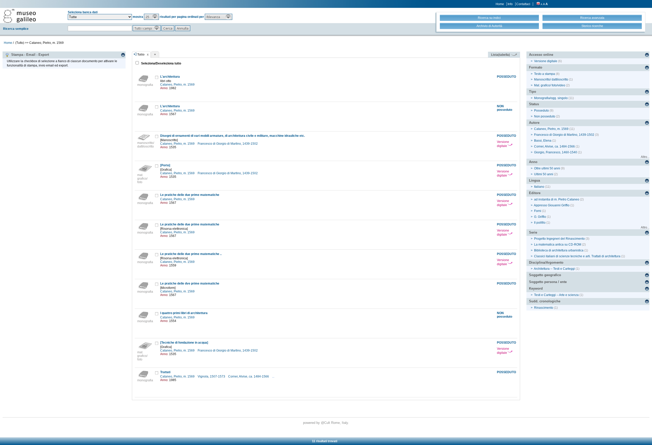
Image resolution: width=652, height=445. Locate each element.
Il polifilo (540, 222)
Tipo (532, 91)
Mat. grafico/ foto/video (549, 85)
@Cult (326, 423)
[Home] (19, 16)
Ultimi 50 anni (543, 174)
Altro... (645, 157)
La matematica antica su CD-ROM (557, 244)
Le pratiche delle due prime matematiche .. (191, 254)
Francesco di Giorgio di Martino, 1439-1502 (228, 143)
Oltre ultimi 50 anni (547, 168)
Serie (533, 232)
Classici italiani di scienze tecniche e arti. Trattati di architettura (577, 256)
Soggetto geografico (545, 275)
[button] (151, 17)
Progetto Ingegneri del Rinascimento (559, 238)
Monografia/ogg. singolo (551, 98)
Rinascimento (543, 307)
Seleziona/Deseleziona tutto (160, 63)
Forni (537, 211)
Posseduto (541, 110)
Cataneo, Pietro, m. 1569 (177, 84)
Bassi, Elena (542, 140)
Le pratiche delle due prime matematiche (189, 195)
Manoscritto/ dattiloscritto (551, 79)
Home (500, 4)
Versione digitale (503, 144)
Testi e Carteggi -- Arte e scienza (556, 295)
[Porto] (165, 165)
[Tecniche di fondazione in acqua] (184, 342)
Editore (534, 193)
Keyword (536, 288)
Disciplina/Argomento (546, 262)
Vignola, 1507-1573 (212, 376)
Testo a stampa (544, 74)
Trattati (165, 372)
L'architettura (170, 76)
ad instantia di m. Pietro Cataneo (556, 199)
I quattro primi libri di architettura (184, 313)
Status (534, 104)
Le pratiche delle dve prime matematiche (189, 283)
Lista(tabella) (501, 55)
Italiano (539, 186)
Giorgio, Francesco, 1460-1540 (555, 152)
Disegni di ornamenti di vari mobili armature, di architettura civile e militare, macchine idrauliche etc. (232, 136)
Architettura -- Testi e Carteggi (554, 269)
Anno (533, 162)
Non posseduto (544, 116)
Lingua (534, 180)
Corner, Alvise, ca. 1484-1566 (249, 376)
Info (510, 4)
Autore (534, 123)
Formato (535, 67)
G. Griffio (540, 217)
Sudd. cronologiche (544, 301)
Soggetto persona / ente (548, 282)
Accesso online (541, 55)
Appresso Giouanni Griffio (551, 205)
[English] (538, 4)
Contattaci (523, 4)
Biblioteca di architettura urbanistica (558, 250)
